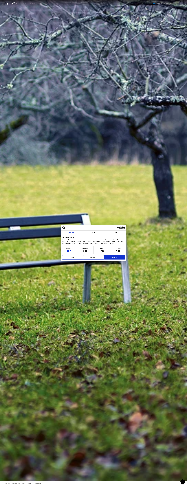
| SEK (159, 3)
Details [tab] (93, 232)
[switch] (85, 251)
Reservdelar (37, 483)
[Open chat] (182, 481)
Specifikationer (16, 483)
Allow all (114, 257)
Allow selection (93, 257)
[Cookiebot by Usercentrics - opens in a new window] (118, 227)
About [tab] (115, 232)
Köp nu (178, 483)
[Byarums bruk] (11, 3)
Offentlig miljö (32, 3)
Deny (72, 257)
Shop (24, 3)
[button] (174, 3)
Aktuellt (40, 3)
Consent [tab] (71, 232)
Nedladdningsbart (27, 483)
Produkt (7, 483)
